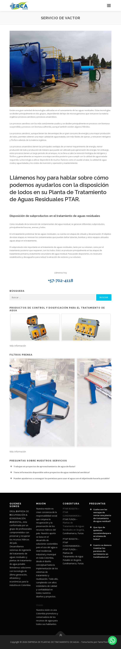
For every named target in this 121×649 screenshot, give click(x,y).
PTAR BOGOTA (70, 508)
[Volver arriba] (60, 635)
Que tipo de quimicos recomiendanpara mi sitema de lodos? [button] (102, 533)
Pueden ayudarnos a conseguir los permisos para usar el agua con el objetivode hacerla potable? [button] (62, 478)
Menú (108, 5)
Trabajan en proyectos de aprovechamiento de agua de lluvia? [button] (44, 466)
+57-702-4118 (60, 280)
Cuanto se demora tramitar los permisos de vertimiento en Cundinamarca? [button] (102, 551)
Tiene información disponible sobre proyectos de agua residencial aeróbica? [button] (52, 472)
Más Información (18, 345)
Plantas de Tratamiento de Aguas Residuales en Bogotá (73, 526)
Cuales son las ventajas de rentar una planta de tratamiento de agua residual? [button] (102, 515)
